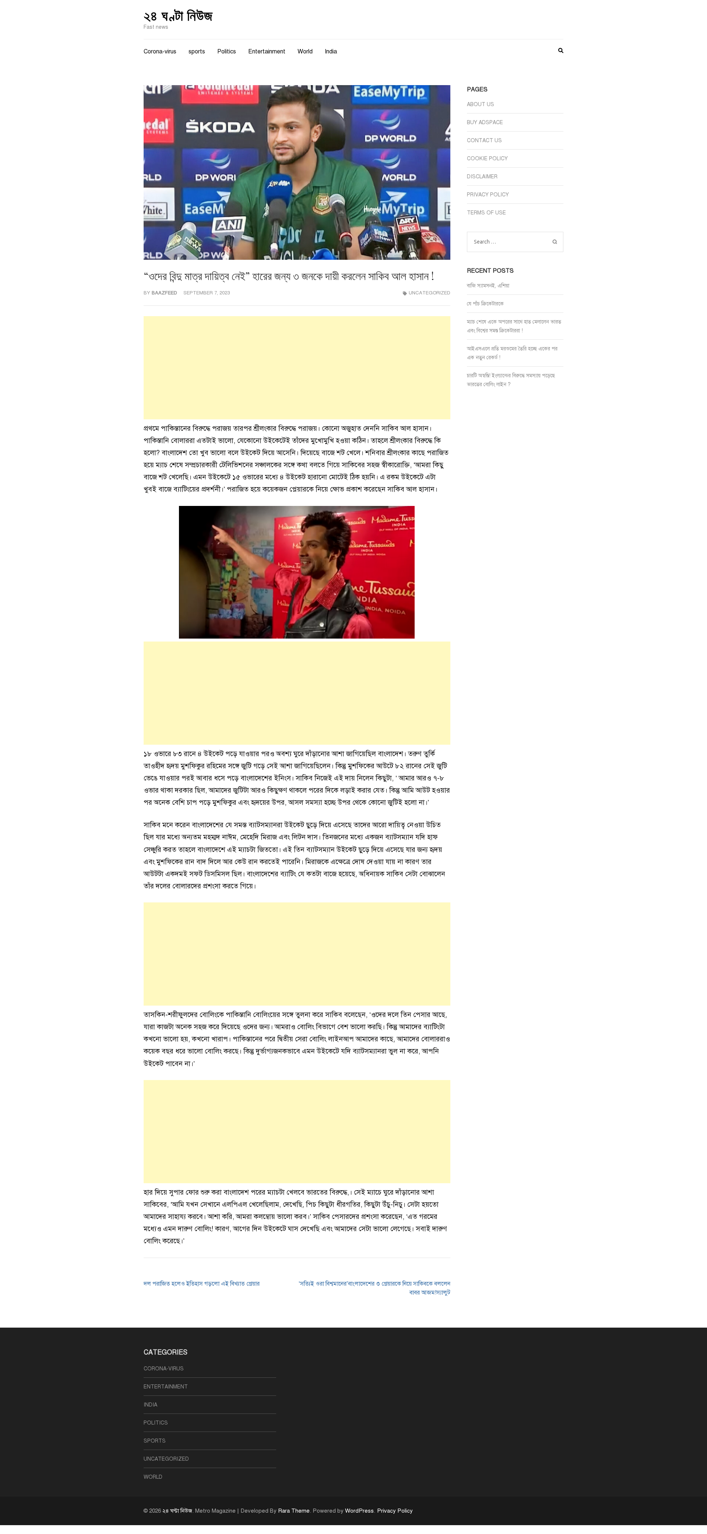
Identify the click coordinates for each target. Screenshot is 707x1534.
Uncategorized (429, 293)
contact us (484, 140)
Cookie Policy (487, 159)
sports (197, 51)
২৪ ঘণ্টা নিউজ (178, 15)
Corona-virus (160, 51)
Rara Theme (294, 1510)
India (331, 51)
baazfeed (164, 293)
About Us (480, 104)
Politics (226, 51)
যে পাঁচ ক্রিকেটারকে (485, 304)
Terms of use (486, 213)
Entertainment (266, 51)
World (305, 51)
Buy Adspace (485, 122)
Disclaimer (482, 177)
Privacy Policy (488, 195)
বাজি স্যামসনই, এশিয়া (488, 286)
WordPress (359, 1510)
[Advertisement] (297, 367)
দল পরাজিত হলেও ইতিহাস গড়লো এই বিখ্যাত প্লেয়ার (202, 1283)
